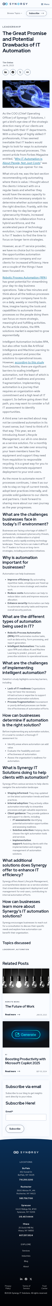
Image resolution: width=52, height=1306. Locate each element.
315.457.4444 (26, 1216)
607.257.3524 (26, 1235)
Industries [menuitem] (26, 1256)
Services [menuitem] (26, 1250)
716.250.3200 (26, 1179)
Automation (22, 949)
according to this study (29, 362)
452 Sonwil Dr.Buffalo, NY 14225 (26, 1173)
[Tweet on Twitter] (20, 72)
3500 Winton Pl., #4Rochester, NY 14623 (26, 1192)
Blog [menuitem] (26, 1261)
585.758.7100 (26, 1198)
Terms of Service (26, 1287)
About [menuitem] (26, 1266)
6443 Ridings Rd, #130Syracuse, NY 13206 (26, 1210)
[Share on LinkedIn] (6, 72)
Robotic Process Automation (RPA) (25, 277)
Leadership (12, 26)
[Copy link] (27, 72)
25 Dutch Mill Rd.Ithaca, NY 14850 (26, 1229)
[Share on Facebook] (13, 72)
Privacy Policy (8, 1287)
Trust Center (44, 1287)
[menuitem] (21, 1279)
